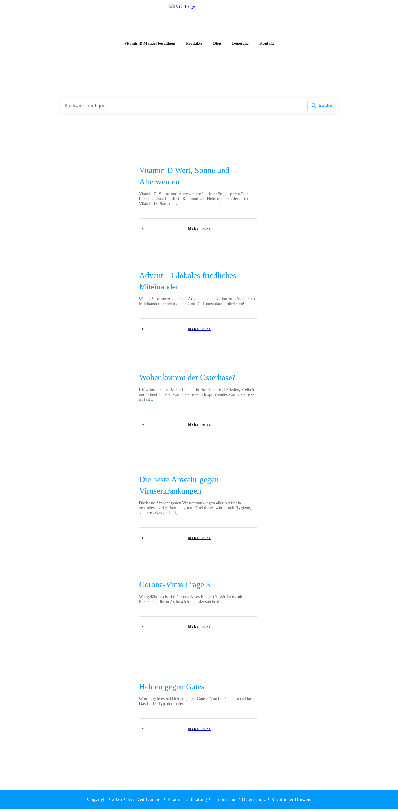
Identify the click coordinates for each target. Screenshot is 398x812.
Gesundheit (114, 168)
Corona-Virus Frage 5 (174, 584)
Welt (119, 273)
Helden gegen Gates (171, 686)
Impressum (226, 799)
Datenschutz (254, 799)
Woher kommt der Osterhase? (187, 377)
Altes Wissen (113, 375)
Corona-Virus (113, 478)
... (175, 203)
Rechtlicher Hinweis (291, 799)
